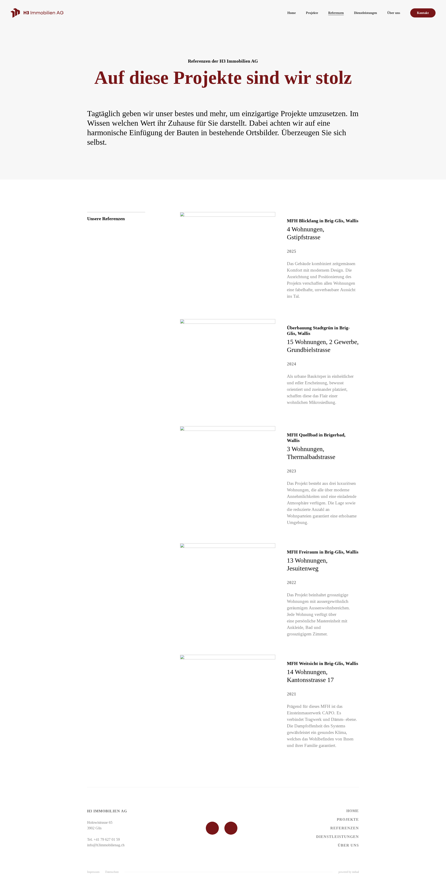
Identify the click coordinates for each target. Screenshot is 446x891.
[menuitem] (291, 12)
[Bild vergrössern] (227, 259)
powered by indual (348, 872)
